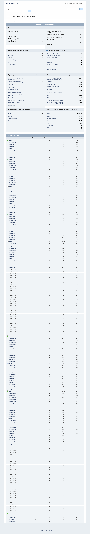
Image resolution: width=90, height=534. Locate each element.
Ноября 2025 (12, 163)
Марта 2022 (12, 263)
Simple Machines (51, 528)
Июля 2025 (11, 172)
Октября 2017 (12, 519)
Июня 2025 (11, 174)
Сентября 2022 (12, 250)
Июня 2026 (11, 146)
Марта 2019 (12, 412)
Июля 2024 (11, 199)
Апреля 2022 (12, 260)
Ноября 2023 (12, 218)
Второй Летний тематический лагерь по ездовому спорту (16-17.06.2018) (15, 94)
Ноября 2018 (12, 422)
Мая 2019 (11, 408)
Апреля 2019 (12, 410)
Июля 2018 (11, 431)
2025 (10, 159)
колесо (48, 97)
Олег (9, 62)
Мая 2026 (11, 148)
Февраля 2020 (12, 387)
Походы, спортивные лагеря (54, 55)
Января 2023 (12, 239)
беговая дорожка (51, 99)
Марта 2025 (12, 180)
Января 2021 (12, 361)
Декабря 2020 (12, 365)
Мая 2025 (11, 176)
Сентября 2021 (12, 344)
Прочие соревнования (52, 57)
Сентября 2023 (12, 222)
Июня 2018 (11, 433)
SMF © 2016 (44, 528)
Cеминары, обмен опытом (53, 66)
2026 (10, 140)
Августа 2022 (12, 252)
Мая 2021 (11, 353)
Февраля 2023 (12, 237)
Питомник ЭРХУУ (12, 60)
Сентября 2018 (12, 427)
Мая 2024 (11, 203)
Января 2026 (12, 157)
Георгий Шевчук (11, 64)
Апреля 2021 (12, 355)
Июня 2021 (11, 351)
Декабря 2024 (12, 189)
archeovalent (50, 125)
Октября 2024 (12, 193)
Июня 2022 (11, 256)
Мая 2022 (11, 258)
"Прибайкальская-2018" (13, 99)
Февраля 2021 (12, 359)
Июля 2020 (11, 376)
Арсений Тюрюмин (12, 59)
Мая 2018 (11, 435)
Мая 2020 (11, 380)
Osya (48, 120)
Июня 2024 (11, 201)
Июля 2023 (11, 227)
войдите (26, 9)
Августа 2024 (12, 197)
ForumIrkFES (12, 4)
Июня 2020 (11, 378)
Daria (48, 123)
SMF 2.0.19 (39, 528)
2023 (10, 214)
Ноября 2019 (12, 395)
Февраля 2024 (12, 210)
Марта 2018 (12, 439)
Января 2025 (12, 184)
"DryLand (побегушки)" (52, 54)
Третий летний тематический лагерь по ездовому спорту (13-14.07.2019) (15, 83)
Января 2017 (12, 521)
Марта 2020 (12, 384)
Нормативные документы (53, 64)
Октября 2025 (12, 165)
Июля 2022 (11, 254)
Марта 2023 (12, 235)
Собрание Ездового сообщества (55, 100)
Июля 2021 (11, 348)
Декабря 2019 (12, 393)
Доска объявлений (51, 69)
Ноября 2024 (12, 191)
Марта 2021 (12, 357)
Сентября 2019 (12, 399)
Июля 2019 (11, 403)
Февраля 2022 (12, 265)
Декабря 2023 (12, 216)
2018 (10, 418)
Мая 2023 (11, 231)
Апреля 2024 (12, 205)
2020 (10, 363)
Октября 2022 (12, 248)
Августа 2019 (12, 401)
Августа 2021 (12, 346)
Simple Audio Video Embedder (45, 530)
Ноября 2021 (12, 340)
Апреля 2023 (12, 233)
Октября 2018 (12, 425)
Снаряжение (50, 60)
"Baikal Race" (50, 62)
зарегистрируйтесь (34, 9)
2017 (10, 513)
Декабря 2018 (12, 420)
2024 (10, 186)
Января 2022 (12, 267)
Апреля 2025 (12, 178)
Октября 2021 (12, 342)
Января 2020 (12, 389)
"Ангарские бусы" (51, 59)
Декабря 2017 (12, 515)
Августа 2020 (12, 374)
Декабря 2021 (12, 338)
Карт (48, 95)
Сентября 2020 (12, 372)
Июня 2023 (11, 229)
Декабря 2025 (12, 161)
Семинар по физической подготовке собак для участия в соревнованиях (15, 104)
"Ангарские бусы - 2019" (13, 89)
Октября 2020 (12, 370)
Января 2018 (12, 444)
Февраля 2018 (12, 442)
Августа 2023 (12, 224)
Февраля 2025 (12, 182)
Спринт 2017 (11, 97)
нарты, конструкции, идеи (14, 91)
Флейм (48, 67)
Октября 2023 (12, 220)
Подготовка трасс (51, 84)
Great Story (10, 55)
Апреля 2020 (12, 382)
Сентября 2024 (12, 195)
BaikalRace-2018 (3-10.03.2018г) (16, 100)
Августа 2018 (12, 429)
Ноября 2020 (12, 367)
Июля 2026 (11, 144)
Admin (9, 54)
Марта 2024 (12, 208)
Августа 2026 (12, 142)
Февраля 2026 (12, 155)
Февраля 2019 (12, 414)
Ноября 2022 (12, 246)
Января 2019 (12, 416)
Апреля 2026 (12, 150)
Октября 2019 (12, 397)
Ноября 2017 (12, 517)
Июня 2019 (11, 406)
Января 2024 (12, 212)
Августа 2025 (12, 170)
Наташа (10, 66)
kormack (10, 57)
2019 (10, 391)
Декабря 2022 (12, 244)
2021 (10, 336)
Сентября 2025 (12, 167)
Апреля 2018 (12, 437)
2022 (10, 241)
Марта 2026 (12, 153)
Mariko (80, 41)
